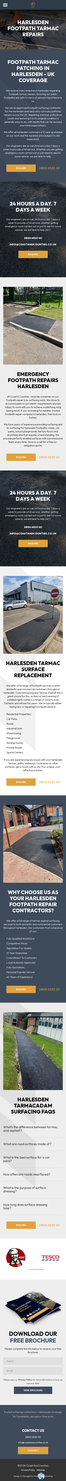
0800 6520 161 (49, 168)
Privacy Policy (25, 1379)
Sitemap (41, 1470)
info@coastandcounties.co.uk (33, 244)
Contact (33, 1450)
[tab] (30, 1269)
